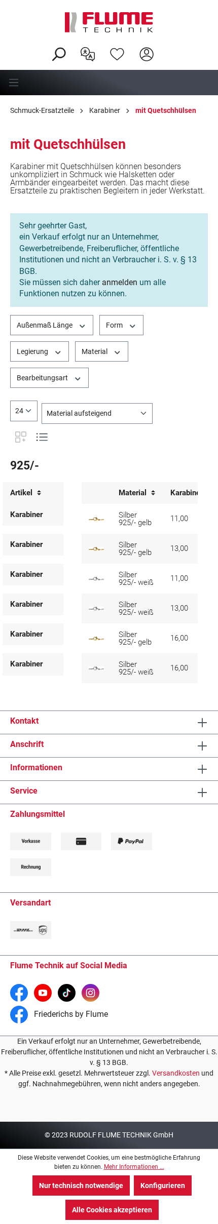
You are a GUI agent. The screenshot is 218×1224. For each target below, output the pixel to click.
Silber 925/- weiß (136, 578)
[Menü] (109, 82)
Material (95, 351)
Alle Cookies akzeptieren (112, 1210)
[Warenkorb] (167, 46)
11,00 (179, 518)
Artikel (22, 493)
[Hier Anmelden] (146, 53)
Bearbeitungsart (43, 378)
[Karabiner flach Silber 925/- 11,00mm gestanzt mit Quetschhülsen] (96, 578)
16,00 (179, 638)
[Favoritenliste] (117, 53)
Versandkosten (176, 1073)
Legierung (33, 351)
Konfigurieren (162, 1185)
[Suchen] (58, 53)
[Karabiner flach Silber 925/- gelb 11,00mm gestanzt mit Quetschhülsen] (96, 519)
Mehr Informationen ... (134, 1166)
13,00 (179, 548)
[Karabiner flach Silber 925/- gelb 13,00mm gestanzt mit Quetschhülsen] (96, 549)
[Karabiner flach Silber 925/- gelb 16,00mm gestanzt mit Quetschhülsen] (96, 638)
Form (115, 325)
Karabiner (26, 514)
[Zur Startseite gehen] (109, 22)
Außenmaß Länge (45, 325)
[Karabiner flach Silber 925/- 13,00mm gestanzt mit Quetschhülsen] (96, 608)
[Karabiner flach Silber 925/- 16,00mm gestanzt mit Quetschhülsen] (96, 668)
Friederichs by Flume (70, 1014)
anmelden (119, 282)
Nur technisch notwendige (81, 1185)
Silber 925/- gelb (135, 518)
